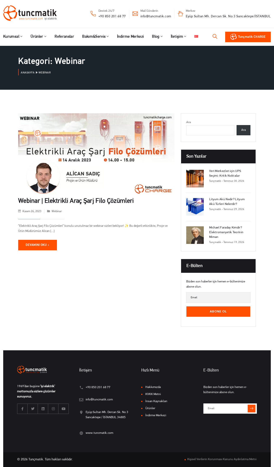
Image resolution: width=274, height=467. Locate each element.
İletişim (177, 37)
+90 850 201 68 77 (112, 16)
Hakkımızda (153, 387)
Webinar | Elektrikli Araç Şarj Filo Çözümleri (76, 201)
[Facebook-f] (22, 409)
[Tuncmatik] (33, 13)
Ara (188, 122)
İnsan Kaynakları (156, 401)
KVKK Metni (153, 394)
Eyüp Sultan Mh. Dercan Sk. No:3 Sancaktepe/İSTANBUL (228, 16)
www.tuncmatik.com (99, 433)
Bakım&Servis (94, 37)
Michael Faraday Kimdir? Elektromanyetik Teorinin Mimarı (226, 232)
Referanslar (64, 37)
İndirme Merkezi (130, 37)
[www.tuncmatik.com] (81, 433)
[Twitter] (33, 409)
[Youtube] (63, 409)
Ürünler (37, 37)
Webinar (57, 211)
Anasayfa (27, 72)
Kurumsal (11, 37)
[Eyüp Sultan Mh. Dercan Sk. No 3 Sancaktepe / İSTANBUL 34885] (81, 412)
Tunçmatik (215, 181)
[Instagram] (53, 409)
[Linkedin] (43, 409)
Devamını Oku (36, 245)
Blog (155, 37)
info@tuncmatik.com (155, 16)
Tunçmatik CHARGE (252, 37)
